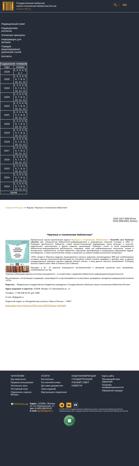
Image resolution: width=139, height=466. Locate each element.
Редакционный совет (13, 24)
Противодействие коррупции (111, 380)
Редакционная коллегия (9, 29)
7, (19, 79)
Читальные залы (19, 386)
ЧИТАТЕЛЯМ (17, 376)
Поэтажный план (19, 389)
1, (15, 70)
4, (23, 70)
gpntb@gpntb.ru (45, 411)
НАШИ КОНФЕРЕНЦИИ (84, 376)
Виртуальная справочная (54, 392)
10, (17, 82)
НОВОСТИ (77, 386)
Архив (13, 192)
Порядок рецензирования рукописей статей (11, 49)
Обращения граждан (112, 390)
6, (19, 73)
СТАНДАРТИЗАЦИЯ (82, 379)
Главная (9, 208)
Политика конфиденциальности (113, 386)
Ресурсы (19, 208)
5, (26, 70)
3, (20, 70)
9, (24, 79)
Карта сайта (108, 376)
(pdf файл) (61, 305)
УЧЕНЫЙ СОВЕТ (80, 382)
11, (21, 82)
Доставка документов (52, 386)
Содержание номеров (13, 63)
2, (18, 70)
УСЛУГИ (45, 376)
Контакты (6, 56)
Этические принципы (13, 35)
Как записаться (18, 379)
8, (22, 79)
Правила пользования (22, 382)
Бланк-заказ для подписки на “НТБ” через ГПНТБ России (30, 305)
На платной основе (51, 382)
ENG (125, 5)
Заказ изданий (48, 389)
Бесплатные (47, 379)
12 (24, 82)
